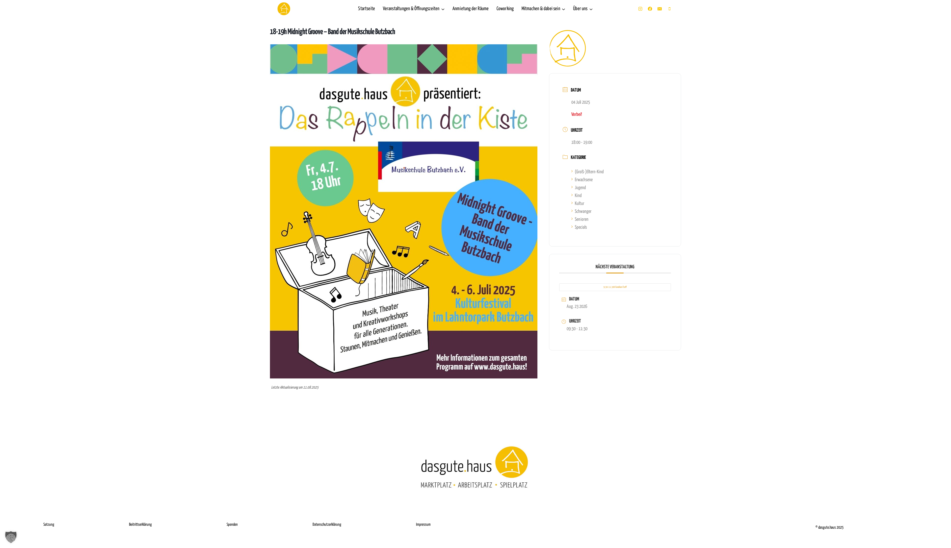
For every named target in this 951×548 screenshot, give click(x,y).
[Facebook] (650, 9)
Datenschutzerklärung (327, 524)
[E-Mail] (660, 9)
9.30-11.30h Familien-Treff (615, 287)
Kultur (579, 203)
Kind (578, 195)
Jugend (580, 187)
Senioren (581, 219)
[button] (11, 537)
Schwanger (583, 211)
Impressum (423, 524)
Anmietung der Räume (470, 8)
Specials (581, 227)
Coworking (505, 8)
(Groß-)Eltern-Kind (589, 172)
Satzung (48, 524)
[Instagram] (640, 9)
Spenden (232, 524)
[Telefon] (669, 9)
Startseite (366, 8)
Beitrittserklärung (140, 524)
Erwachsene (584, 179)
